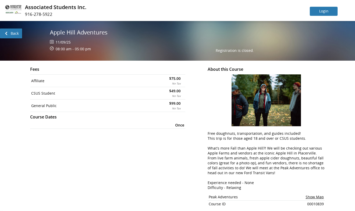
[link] (11, 33)
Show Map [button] (315, 196)
